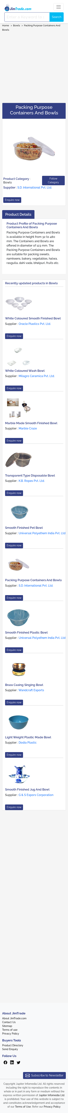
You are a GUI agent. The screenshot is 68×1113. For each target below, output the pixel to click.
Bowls (16, 25)
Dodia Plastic (28, 742)
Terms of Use (23, 1106)
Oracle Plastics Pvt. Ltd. (35, 324)
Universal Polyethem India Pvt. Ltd (42, 533)
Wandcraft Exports (31, 690)
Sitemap (7, 1026)
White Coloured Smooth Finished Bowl (33, 318)
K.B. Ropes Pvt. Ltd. (32, 481)
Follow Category (53, 180)
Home (5, 25)
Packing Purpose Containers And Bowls (33, 580)
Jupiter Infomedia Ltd (51, 1095)
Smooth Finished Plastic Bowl (26, 632)
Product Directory (12, 1045)
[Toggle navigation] (58, 7)
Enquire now (12, 199)
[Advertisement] (34, 66)
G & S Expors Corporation (36, 795)
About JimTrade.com (14, 1018)
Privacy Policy (10, 1033)
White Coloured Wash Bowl (25, 371)
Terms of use (9, 1029)
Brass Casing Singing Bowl (24, 685)
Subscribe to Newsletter (47, 1075)
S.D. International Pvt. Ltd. (34, 187)
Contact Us (9, 1022)
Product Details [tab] (18, 214)
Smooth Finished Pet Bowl (24, 527)
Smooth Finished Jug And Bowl (27, 789)
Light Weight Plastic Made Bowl (28, 737)
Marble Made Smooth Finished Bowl (31, 423)
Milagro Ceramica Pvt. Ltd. (37, 376)
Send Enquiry (10, 1049)
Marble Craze (28, 428)
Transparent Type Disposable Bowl (30, 475)
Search (56, 17)
